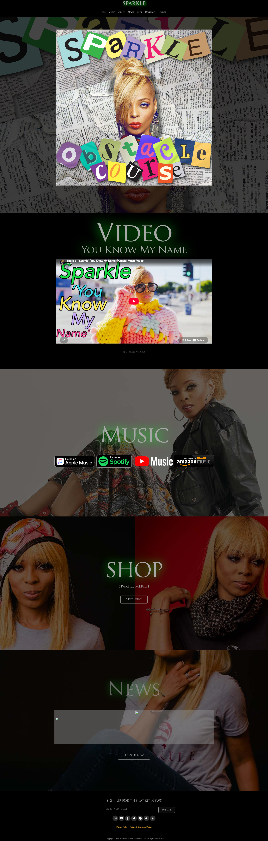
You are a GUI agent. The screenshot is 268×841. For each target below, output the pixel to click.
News (131, 12)
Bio (103, 12)
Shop (139, 12)
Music (111, 12)
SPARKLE (134, 3)
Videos (121, 12)
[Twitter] (134, 818)
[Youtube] (121, 818)
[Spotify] (140, 818)
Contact (150, 12)
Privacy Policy (122, 827)
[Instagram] (115, 818)
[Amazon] (152, 818)
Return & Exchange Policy (141, 827)
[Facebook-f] (128, 818)
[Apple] (146, 818)
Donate (162, 12)
